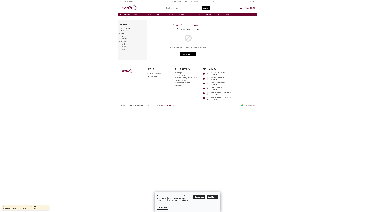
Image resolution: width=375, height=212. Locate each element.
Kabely (123, 44)
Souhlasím (212, 197)
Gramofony (124, 39)
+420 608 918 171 (155, 76)
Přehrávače (124, 36)
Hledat (205, 8)
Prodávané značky (181, 80)
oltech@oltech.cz (155, 73)
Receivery (124, 33)
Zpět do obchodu (188, 54)
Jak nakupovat (176, 1)
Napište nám (179, 85)
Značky (123, 49)
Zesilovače (124, 31)
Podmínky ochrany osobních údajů (186, 78)
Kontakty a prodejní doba (183, 83)
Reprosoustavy (126, 28)
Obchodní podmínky (192, 1)
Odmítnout (199, 197)
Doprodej (124, 47)
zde (158, 202)
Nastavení (163, 207)
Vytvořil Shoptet (250, 105)
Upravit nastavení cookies (169, 105)
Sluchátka (124, 41)
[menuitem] (125, 14)
